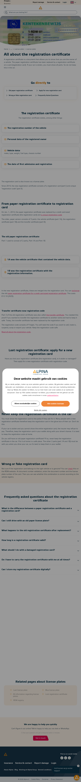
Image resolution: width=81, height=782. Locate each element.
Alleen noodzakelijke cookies (25, 403)
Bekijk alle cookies (40, 410)
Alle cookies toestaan (55, 404)
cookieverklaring (52, 395)
